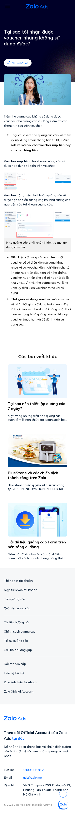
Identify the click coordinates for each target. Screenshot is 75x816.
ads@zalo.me (32, 777)
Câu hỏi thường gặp (18, 650)
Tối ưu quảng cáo (16, 641)
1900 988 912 (33, 770)
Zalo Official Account (18, 691)
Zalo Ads (37, 6)
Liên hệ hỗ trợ (14, 673)
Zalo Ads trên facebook (20, 682)
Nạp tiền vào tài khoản (20, 590)
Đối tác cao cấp (15, 664)
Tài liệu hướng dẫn (17, 622)
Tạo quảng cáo (14, 599)
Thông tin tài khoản (18, 581)
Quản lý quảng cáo (17, 608)
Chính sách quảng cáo (19, 631)
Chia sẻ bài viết (20, 63)
